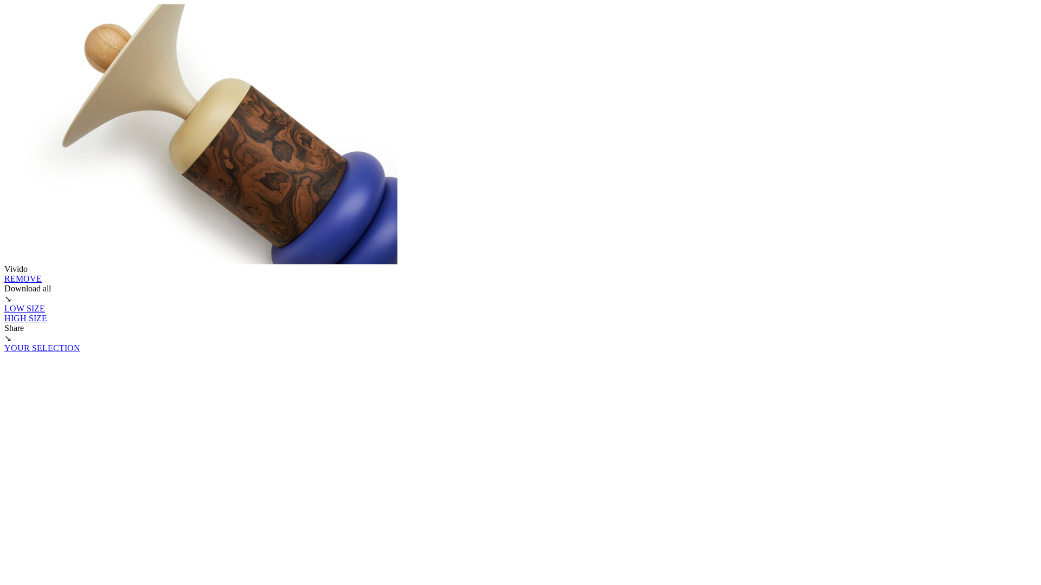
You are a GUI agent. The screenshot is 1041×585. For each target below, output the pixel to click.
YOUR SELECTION (42, 348)
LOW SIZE (24, 308)
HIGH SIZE (25, 318)
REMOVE (23, 278)
